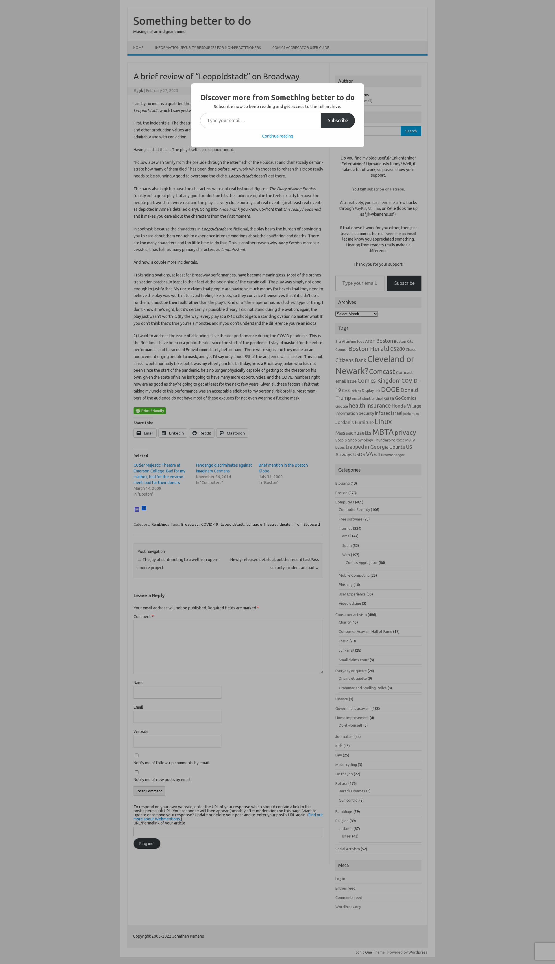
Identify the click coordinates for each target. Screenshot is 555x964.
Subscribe (338, 120)
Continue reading (277, 136)
